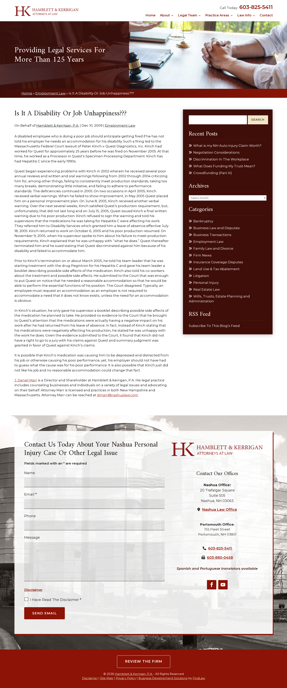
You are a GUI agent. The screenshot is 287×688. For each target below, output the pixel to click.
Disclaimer (33, 590)
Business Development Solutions (162, 678)
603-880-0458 (220, 557)
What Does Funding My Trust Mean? (224, 166)
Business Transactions (212, 235)
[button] (283, 659)
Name (29, 473)
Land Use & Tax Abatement (216, 269)
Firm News (202, 255)
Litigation (201, 276)
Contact (266, 15)
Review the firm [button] (143, 661)
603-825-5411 (256, 7)
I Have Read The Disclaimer (55, 600)
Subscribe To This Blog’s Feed (214, 326)
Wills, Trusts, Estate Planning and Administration (219, 298)
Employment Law (120, 125)
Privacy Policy (126, 678)
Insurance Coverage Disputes (218, 262)
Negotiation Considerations (216, 152)
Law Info (244, 15)
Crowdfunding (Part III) (212, 173)
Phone (30, 516)
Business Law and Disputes (216, 228)
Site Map (106, 678)
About (165, 15)
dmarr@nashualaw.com (117, 395)
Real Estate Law (206, 289)
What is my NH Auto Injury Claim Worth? (227, 146)
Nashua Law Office (219, 509)
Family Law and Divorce (213, 248)
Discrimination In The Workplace (221, 159)
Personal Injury (206, 283)
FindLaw (199, 678)
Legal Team (187, 15)
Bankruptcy (203, 221)
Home (151, 15)
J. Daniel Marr (25, 380)
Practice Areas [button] (217, 15)
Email (30, 494)
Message (32, 537)
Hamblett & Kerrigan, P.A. (57, 125)
